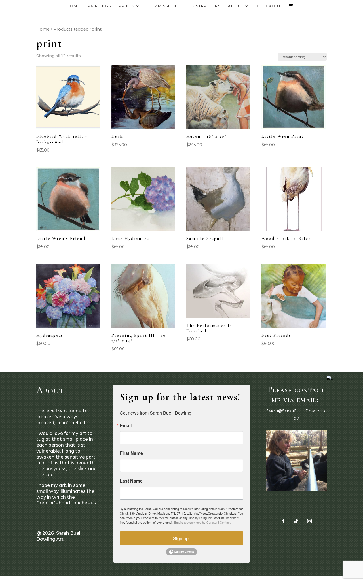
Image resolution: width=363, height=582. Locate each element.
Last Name (131, 481)
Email (126, 425)
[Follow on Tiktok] (296, 521)
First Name (131, 453)
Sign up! (181, 538)
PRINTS (126, 6)
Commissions (163, 6)
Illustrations (203, 6)
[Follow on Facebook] (283, 521)
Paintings (99, 6)
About (236, 6)
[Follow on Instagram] (309, 521)
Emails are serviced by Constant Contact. (202, 522)
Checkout (269, 6)
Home (73, 6)
